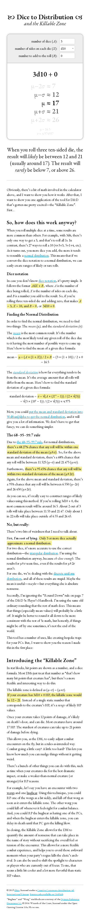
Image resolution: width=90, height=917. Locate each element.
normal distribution (36, 255)
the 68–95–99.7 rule (29, 442)
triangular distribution (44, 553)
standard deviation (25, 372)
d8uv (17, 890)
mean (16, 333)
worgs (10, 793)
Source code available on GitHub (46, 894)
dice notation (47, 280)
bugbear (32, 793)
